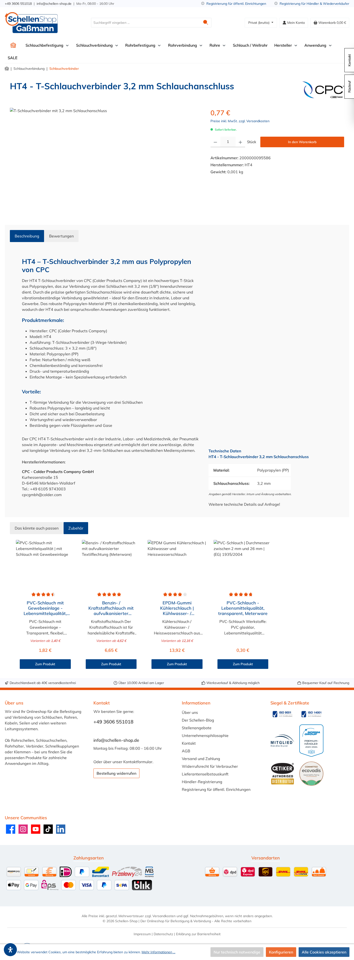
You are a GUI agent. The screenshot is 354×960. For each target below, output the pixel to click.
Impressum (142, 934)
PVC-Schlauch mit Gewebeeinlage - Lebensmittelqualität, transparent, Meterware (45, 608)
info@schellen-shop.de (54, 3)
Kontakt (189, 743)
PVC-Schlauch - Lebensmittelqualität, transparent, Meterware (243, 608)
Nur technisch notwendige (237, 952)
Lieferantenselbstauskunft (205, 774)
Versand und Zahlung (201, 758)
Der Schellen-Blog (198, 720)
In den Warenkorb (302, 142)
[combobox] (145, 22)
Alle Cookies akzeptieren (324, 952)
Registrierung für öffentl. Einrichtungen (236, 3)
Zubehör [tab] (75, 528)
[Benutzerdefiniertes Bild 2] (311, 714)
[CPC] (323, 89)
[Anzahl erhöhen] (240, 142)
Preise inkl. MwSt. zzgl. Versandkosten (239, 121)
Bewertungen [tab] (61, 236)
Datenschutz (163, 934)
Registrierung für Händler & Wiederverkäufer (314, 3)
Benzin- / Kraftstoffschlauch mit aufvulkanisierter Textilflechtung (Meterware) (111, 608)
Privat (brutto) (259, 22)
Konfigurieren (281, 952)
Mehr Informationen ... (158, 952)
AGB (186, 751)
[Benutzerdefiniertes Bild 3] (282, 740)
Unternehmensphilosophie (205, 735)
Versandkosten (164, 916)
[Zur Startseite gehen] (31, 22)
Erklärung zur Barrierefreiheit (198, 934)
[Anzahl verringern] (215, 142)
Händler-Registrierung (202, 781)
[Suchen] (205, 22)
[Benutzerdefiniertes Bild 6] (311, 774)
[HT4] (105, 159)
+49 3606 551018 (18, 3)
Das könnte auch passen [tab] (37, 528)
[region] (105, 159)
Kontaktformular (137, 761)
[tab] (27, 236)
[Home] (13, 45)
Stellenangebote (196, 727)
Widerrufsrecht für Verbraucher (210, 766)
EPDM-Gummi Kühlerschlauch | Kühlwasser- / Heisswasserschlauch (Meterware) (177, 608)
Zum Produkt (45, 664)
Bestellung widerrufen (116, 773)
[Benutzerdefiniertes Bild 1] (282, 714)
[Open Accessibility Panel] (10, 949)
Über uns (190, 712)
